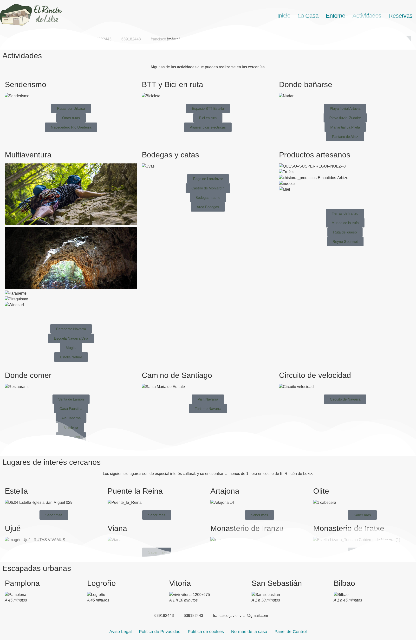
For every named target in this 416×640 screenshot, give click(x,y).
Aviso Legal (120, 631)
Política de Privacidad (160, 631)
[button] (71, 311)
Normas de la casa (249, 631)
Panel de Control (290, 631)
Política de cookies (206, 631)
